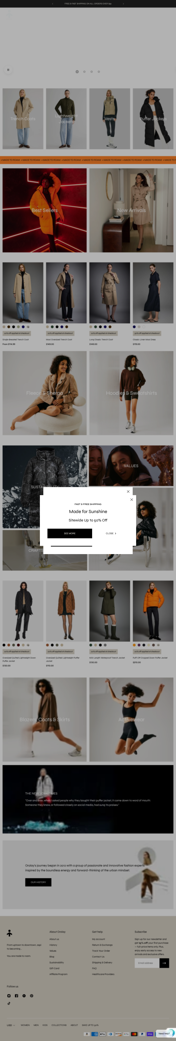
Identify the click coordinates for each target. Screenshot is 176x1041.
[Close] (128, 491)
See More (69, 533)
